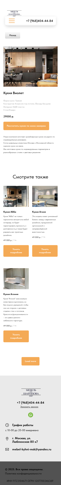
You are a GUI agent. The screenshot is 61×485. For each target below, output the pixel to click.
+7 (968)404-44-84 (39, 21)
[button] (29, 406)
